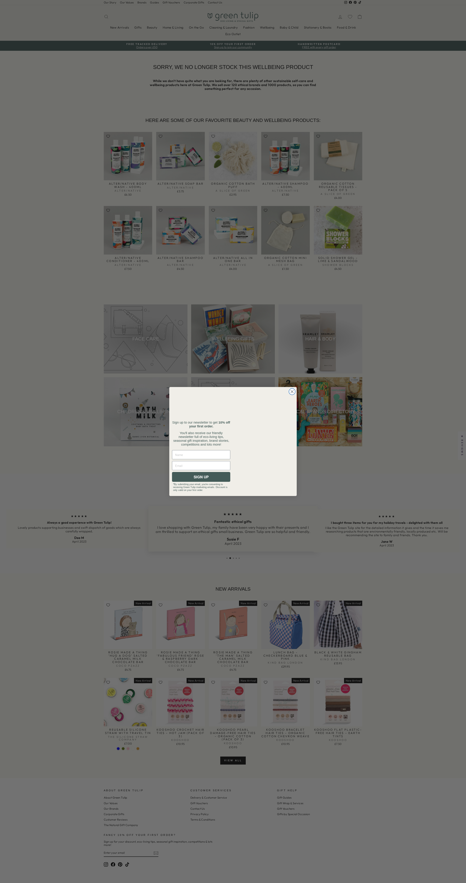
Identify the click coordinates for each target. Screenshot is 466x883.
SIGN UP (201, 476)
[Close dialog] (292, 391)
